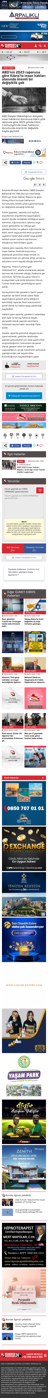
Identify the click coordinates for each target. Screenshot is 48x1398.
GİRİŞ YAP (40, 490)
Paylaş (27, 162)
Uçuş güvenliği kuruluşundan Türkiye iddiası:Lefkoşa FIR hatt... (29, 1211)
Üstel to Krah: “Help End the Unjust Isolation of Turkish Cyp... (30, 1201)
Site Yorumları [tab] (13, 547)
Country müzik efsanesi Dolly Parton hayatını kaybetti (27, 1325)
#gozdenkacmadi (33, 366)
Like (16, 162)
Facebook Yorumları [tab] (35, 547)
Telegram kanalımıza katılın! (25, 396)
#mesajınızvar (15, 367)
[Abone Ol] (33, 178)
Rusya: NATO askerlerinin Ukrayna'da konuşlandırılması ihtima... (28, 1336)
